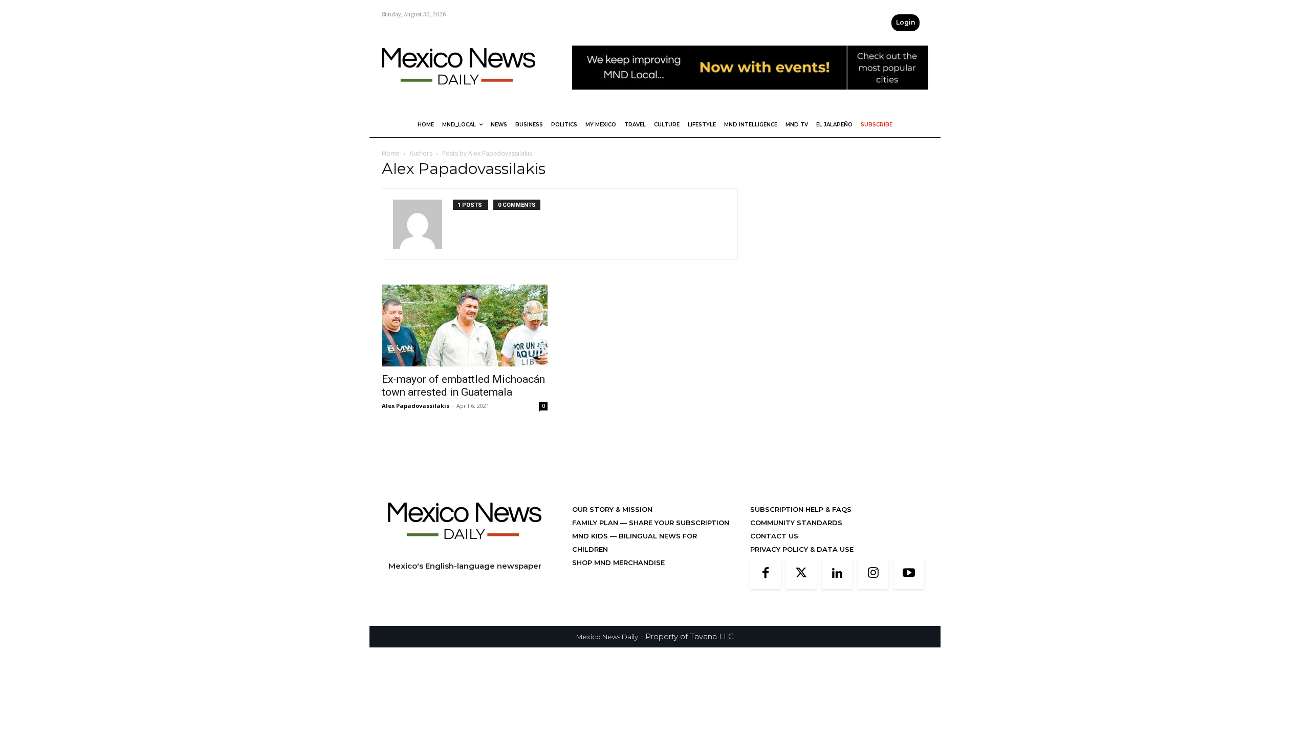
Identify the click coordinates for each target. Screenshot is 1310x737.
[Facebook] (765, 573)
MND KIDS (591, 536)
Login (905, 22)
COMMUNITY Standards (796, 522)
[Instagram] (873, 573)
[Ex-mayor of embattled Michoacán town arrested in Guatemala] (465, 325)
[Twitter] (801, 573)
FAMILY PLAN (596, 522)
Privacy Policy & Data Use (802, 549)
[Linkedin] (837, 573)
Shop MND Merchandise (618, 562)
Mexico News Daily (607, 637)
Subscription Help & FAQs (801, 509)
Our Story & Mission (612, 509)
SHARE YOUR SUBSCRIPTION (678, 522)
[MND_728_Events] (750, 97)
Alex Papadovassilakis (415, 405)
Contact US (774, 536)
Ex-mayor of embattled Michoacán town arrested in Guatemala (463, 385)
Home (391, 153)
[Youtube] (908, 573)
